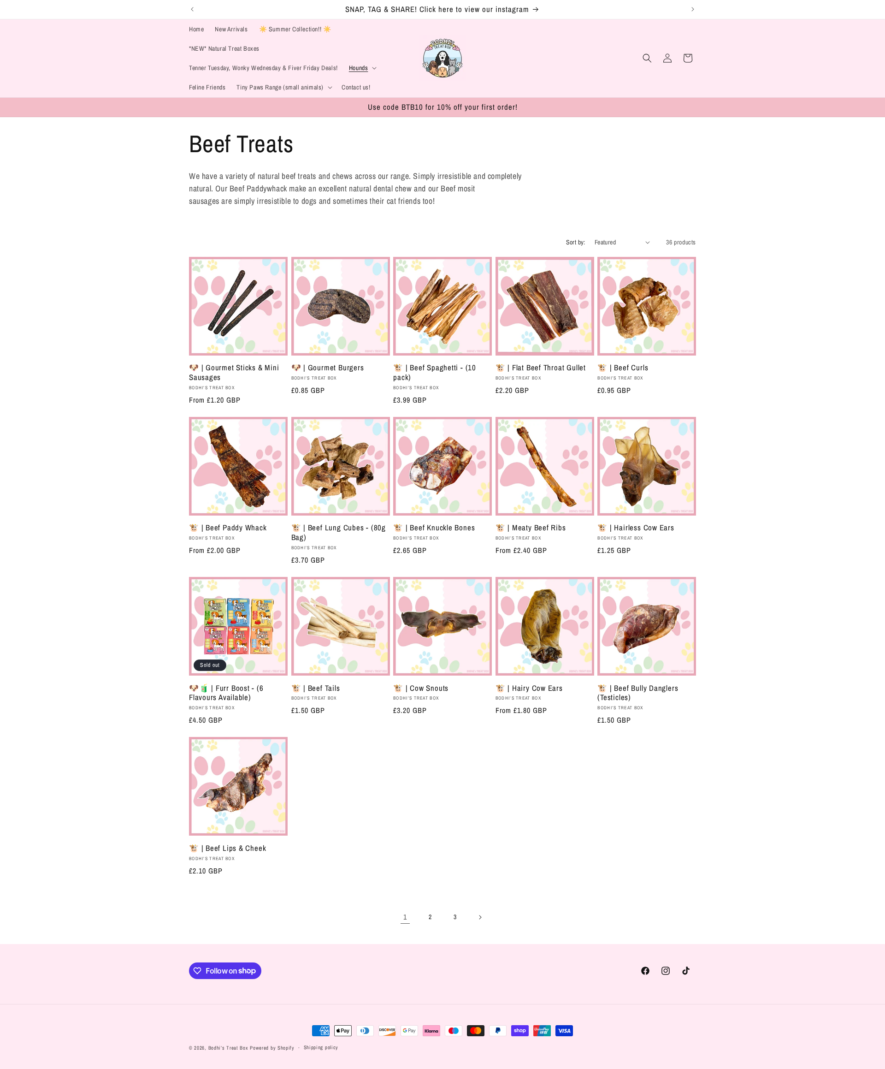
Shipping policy (321, 1047)
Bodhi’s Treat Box (228, 1048)
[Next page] (480, 917)
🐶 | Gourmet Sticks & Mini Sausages (234, 372)
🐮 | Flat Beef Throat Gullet (541, 368)
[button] (362, 67)
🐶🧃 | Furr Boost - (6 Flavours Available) (226, 693)
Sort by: (575, 242)
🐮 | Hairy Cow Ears (529, 688)
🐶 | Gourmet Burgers (327, 368)
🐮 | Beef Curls (622, 368)
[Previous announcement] (192, 9)
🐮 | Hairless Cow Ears (635, 528)
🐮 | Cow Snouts (420, 688)
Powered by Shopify (272, 1048)
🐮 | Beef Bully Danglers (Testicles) (637, 693)
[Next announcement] (693, 9)
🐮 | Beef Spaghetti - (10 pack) (434, 372)
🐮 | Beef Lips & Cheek (227, 848)
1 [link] (405, 917)
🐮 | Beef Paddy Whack (228, 528)
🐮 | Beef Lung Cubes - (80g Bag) (338, 532)
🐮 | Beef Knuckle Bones (434, 528)
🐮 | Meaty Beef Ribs (531, 528)
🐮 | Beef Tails (315, 688)
